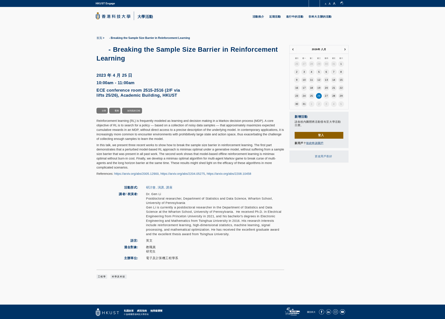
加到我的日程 (133, 111)
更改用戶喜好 (323, 156)
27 (304, 63)
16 (296, 87)
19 (318, 87)
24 (304, 95)
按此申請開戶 (314, 143)
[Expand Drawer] (314, 3)
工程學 (102, 276)
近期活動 (275, 16)
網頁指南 (142, 310)
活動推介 (258, 16)
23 (296, 95)
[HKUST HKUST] (113, 15)
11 (311, 79)
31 (333, 63)
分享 (104, 111)
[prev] (293, 49)
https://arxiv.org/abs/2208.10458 (229, 173)
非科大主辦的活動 (320, 16)
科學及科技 (118, 276)
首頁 (99, 37)
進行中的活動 (295, 16)
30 (326, 63)
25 (311, 95)
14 (333, 79)
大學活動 (145, 17)
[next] (345, 49)
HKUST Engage (105, 3)
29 (318, 63)
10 (304, 79)
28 (311, 63)
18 (311, 87)
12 (318, 79)
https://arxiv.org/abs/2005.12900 (136, 173)
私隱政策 (129, 310)
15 (341, 79)
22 (341, 87)
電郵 (117, 111)
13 (326, 79)
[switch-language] (343, 3)
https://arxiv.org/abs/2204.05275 (182, 173)
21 (333, 87)
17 (304, 87)
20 (326, 87)
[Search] (343, 18)
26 (296, 63)
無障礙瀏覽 (156, 310)
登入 (321, 135)
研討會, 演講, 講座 (159, 187)
